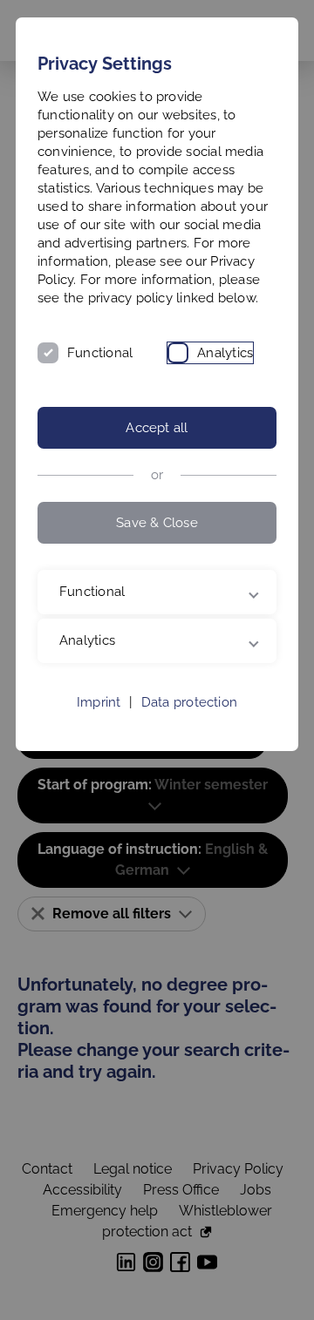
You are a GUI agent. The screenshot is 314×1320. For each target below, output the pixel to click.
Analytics (225, 353)
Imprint (99, 760)
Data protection (189, 760)
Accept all (157, 428)
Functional (100, 353)
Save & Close (157, 523)
